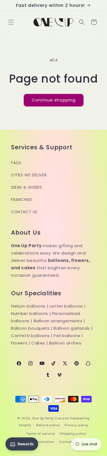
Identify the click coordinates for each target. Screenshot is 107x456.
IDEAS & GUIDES (26, 187)
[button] (11, 22)
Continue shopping (53, 100)
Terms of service (40, 433)
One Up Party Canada (50, 418)
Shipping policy (73, 433)
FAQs (16, 162)
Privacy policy (76, 425)
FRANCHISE (21, 199)
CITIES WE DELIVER (29, 175)
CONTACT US (24, 212)
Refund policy (48, 425)
